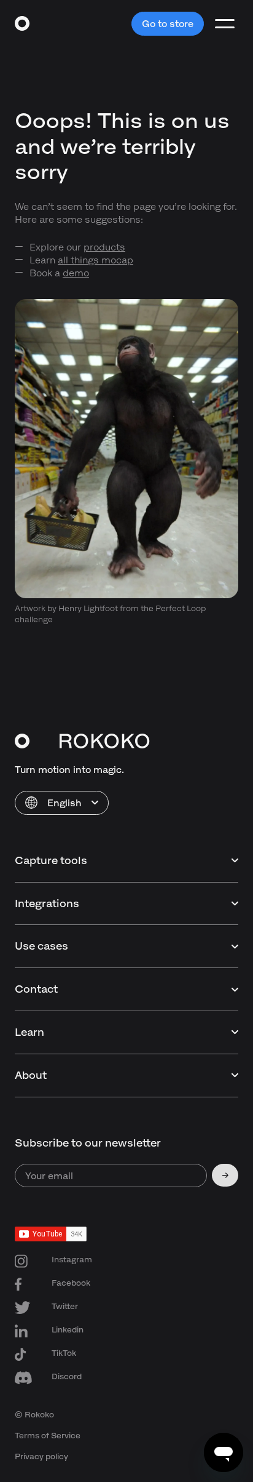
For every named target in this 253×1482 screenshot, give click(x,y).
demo (76, 273)
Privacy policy (41, 1456)
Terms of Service (47, 1435)
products (104, 247)
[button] (62, 803)
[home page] (22, 23)
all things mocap (95, 260)
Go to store (167, 23)
